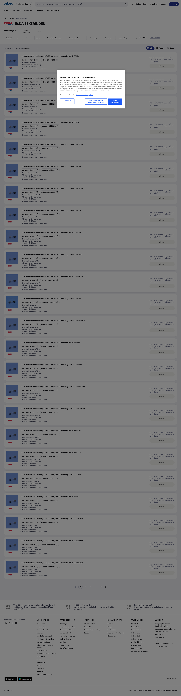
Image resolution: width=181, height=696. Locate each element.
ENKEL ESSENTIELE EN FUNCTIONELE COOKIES (96, 101)
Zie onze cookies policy (84, 95)
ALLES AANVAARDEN (115, 101)
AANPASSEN (67, 101)
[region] (91, 89)
